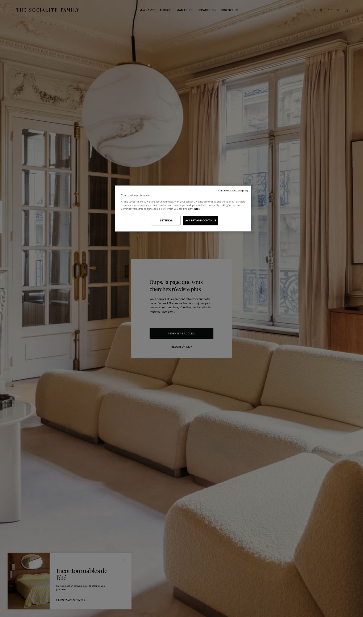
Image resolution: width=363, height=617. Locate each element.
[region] (183, 208)
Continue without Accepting (233, 190)
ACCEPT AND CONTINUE (200, 220)
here (197, 208)
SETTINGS (166, 220)
